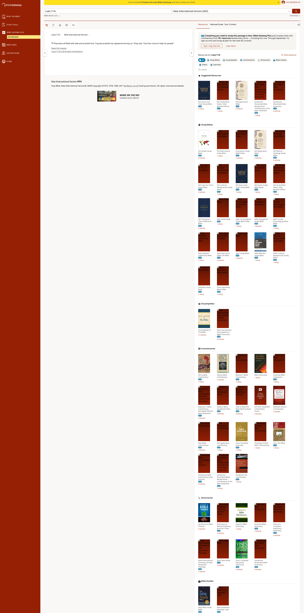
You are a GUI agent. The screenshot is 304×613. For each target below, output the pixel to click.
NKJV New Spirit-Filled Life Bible (223, 254)
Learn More (231, 46)
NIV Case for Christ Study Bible (205, 186)
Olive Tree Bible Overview (242, 444)
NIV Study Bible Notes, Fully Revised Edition (223, 104)
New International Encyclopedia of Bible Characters (224, 332)
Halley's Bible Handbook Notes (223, 408)
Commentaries (208, 348)
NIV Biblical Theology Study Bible (279, 153)
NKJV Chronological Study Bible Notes (243, 220)
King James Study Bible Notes (243, 152)
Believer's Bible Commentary (242, 376)
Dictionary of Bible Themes (205, 525)
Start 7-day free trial (212, 46)
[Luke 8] (191, 52)
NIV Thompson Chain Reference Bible (204, 221)
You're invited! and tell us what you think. (161, 2)
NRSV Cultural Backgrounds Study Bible (281, 255)
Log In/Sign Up (292, 2)
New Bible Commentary (203, 444)
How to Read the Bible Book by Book (243, 408)
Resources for (209, 55)
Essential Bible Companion (279, 376)
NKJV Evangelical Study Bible (261, 220)
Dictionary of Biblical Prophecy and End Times (224, 526)
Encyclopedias (207, 303)
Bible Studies (207, 581)
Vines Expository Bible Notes (223, 288)
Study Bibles (207, 125)
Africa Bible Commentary (203, 376)
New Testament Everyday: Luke (223, 608)
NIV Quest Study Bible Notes (261, 186)
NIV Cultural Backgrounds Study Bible (224, 187)
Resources (203, 24)
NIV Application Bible (242, 103)
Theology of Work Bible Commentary (261, 444)
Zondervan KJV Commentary (241, 476)
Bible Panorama (260, 375)
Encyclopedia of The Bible (204, 331)
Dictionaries (207, 498)
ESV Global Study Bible (205, 152)
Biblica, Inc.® (132, 86)
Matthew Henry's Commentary (280, 408)
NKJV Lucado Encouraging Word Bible (280, 221)
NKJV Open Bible (223, 560)
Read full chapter (59, 48)
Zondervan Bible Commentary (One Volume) (205, 477)
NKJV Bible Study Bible (204, 608)
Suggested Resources (211, 75)
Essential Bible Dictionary (260, 525)
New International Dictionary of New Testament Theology (205, 563)
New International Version (64, 81)
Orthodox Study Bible (204, 288)
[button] (290, 2)
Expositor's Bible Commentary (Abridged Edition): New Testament (205, 410)
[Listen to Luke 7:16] (73, 25)
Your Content (230, 24)
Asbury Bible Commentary (222, 376)
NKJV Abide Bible (223, 219)
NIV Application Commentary (223, 444)
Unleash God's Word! (129, 97)
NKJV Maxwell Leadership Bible (205, 254)
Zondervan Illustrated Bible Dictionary (279, 104)
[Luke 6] (45, 52)
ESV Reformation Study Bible (223, 152)
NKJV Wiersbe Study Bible (259, 254)
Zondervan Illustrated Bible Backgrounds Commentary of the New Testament (262, 106)
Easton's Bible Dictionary (241, 525)
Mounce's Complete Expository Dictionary (277, 527)
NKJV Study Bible (242, 253)
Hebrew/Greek (216, 24)
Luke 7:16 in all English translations (67, 51)
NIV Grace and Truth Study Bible (205, 103)
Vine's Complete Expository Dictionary (242, 562)
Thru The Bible (279, 443)
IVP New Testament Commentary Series (262, 409)
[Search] (296, 11)
